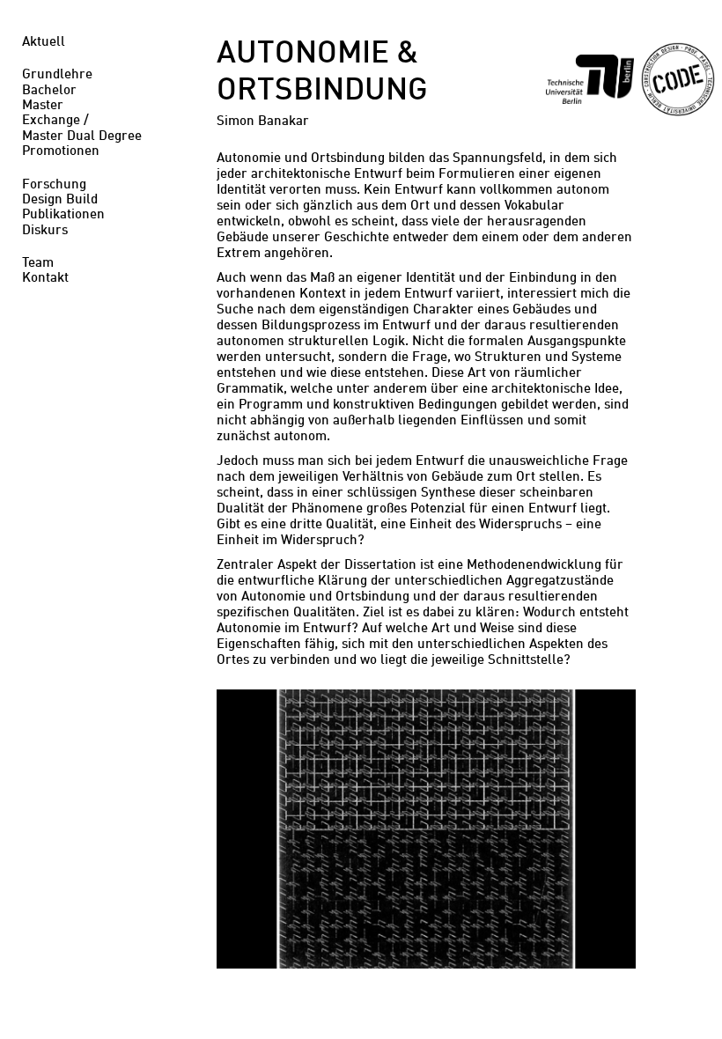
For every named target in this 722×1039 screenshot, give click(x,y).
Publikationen (63, 215)
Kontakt (45, 278)
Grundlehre (57, 75)
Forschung (54, 185)
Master (42, 106)
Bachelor (49, 91)
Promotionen (60, 151)
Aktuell (43, 42)
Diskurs (45, 231)
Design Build (60, 200)
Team (38, 263)
